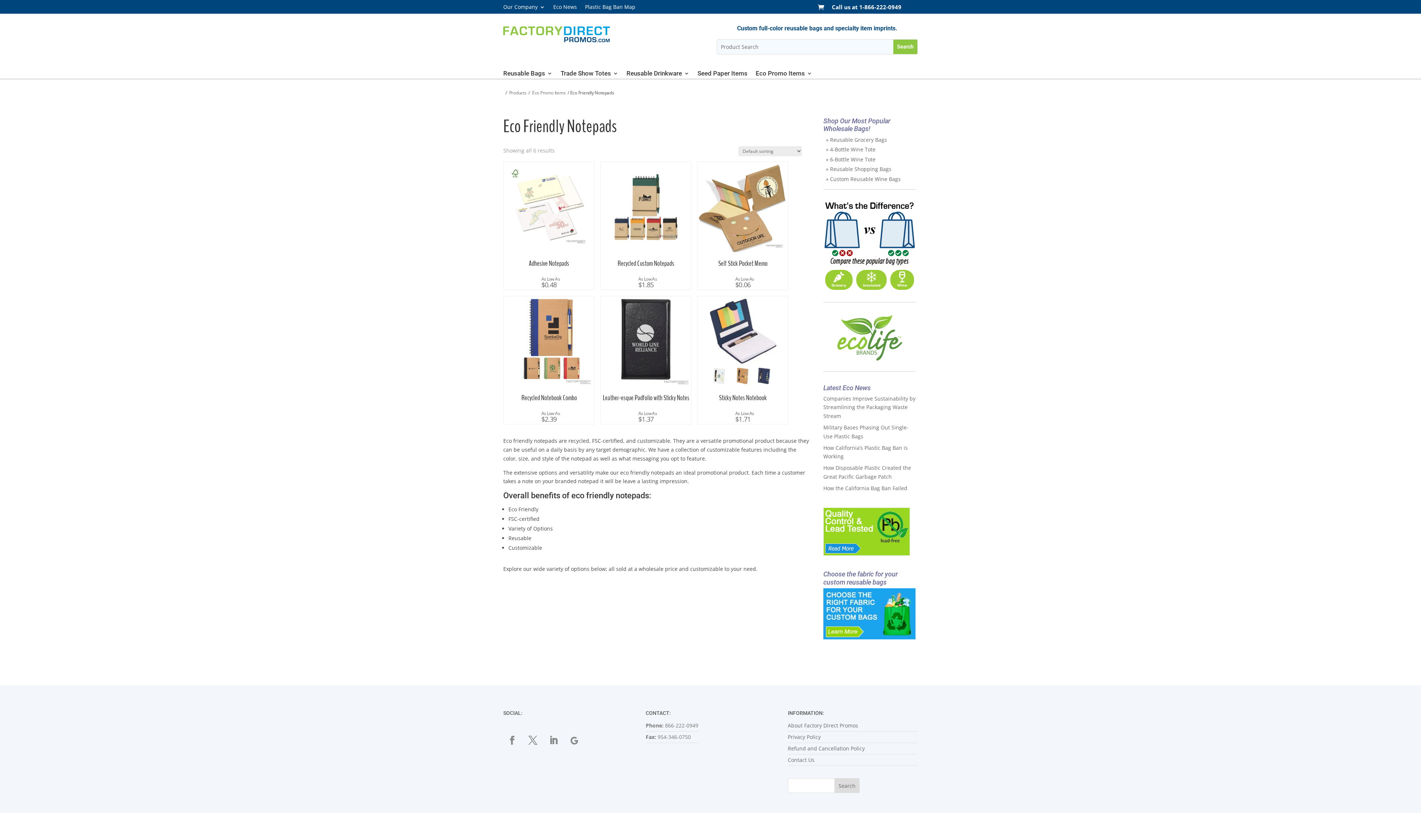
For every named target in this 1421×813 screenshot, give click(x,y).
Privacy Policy (804, 736)
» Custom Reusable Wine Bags (863, 179)
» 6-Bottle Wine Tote (851, 159)
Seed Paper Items (723, 74)
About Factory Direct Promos (823, 725)
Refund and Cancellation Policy (826, 748)
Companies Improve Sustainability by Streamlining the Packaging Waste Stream (869, 407)
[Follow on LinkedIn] (553, 740)
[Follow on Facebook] (512, 740)
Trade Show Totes (586, 74)
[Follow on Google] (574, 740)
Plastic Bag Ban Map (610, 7)
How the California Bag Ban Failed (865, 488)
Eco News (565, 7)
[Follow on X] (533, 740)
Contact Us (801, 759)
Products (518, 93)
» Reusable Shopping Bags (858, 169)
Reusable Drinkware (654, 74)
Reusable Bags (524, 74)
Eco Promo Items (780, 74)
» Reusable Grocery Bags (856, 139)
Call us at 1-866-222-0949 (866, 7)
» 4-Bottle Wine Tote (851, 149)
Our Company (520, 7)
